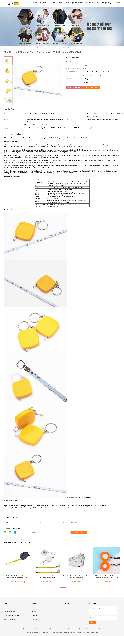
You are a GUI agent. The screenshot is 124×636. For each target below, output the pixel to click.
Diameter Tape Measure (10, 619)
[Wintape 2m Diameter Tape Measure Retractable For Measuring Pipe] (17, 560)
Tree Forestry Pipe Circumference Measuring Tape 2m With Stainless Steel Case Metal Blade (106, 577)
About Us (52, 3)
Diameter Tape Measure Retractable (64, 508)
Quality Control (77, 3)
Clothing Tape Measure (10, 608)
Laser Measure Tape (9, 611)
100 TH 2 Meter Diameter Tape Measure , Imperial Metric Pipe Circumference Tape (76, 576)
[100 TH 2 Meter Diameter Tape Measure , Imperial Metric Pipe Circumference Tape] (76, 560)
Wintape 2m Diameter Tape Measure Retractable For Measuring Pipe (17, 576)
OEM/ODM (64, 608)
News (59, 629)
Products (43, 3)
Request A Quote (103, 3)
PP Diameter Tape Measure (41, 508)
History (34, 611)
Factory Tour (64, 3)
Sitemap (70, 629)
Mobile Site (98, 629)
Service (34, 615)
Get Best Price (75, 88)
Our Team (35, 619)
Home (34, 3)
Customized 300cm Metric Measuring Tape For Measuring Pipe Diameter (47, 576)
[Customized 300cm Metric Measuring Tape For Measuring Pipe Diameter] (47, 560)
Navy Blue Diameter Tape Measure (19, 508)
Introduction (35, 608)
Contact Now (93, 88)
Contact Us (89, 3)
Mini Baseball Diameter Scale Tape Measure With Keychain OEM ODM (49, 48)
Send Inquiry (79, 532)
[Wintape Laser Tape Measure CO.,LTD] (13, 3)
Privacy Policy (83, 629)
